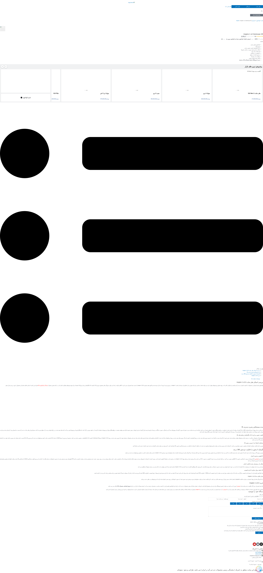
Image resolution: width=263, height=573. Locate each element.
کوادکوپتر (258, 20)
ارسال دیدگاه (257, 518)
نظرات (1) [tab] (253, 378)
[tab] (2, 28)
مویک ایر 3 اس (104, 93)
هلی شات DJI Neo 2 (254, 93)
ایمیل (244, 498)
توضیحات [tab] (258, 378)
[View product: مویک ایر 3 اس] (86, 80)
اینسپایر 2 (225, 489)
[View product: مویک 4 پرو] (187, 80)
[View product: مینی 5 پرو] (136, 80)
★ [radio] (259, 503)
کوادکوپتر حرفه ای (239, 39)
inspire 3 (198, 489)
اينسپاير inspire (247, 39)
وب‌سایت (226, 498)
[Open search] (261, 11)
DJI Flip (55, 93)
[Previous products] (5, 66)
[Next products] (2, 66)
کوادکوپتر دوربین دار (230, 39)
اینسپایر (238, 486)
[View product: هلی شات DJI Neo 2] (237, 80)
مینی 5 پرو (156, 93)
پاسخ (259, 532)
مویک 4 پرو (206, 93)
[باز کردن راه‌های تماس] (258, 568)
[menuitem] (248, 6)
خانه (262, 20)
